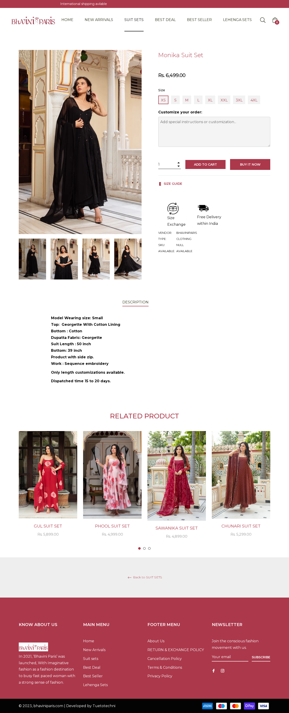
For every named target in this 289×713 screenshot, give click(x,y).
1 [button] (139, 548)
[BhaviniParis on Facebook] (213, 670)
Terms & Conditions (164, 667)
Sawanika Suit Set (177, 528)
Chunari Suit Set (241, 526)
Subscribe (261, 657)
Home (88, 641)
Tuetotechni (104, 706)
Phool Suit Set (112, 526)
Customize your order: (180, 112)
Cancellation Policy (164, 659)
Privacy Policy (159, 676)
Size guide (172, 184)
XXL (224, 100)
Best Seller (93, 676)
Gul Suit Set (48, 526)
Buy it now (250, 164)
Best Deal (91, 667)
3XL (239, 100)
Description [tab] (135, 302)
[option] (48, 490)
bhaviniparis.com (48, 706)
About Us (155, 641)
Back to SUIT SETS (147, 577)
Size (161, 90)
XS (163, 100)
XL (210, 100)
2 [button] (144, 548)
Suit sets (90, 659)
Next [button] (138, 259)
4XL (254, 100)
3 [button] (149, 548)
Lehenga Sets (95, 685)
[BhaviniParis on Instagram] (222, 670)
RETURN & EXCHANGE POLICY (175, 650)
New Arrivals (94, 650)
